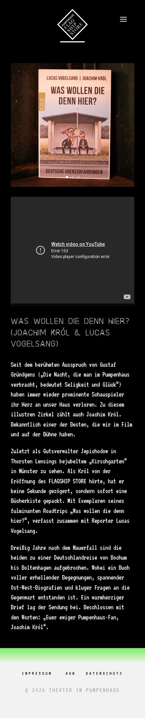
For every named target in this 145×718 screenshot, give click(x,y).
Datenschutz (104, 673)
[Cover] (72, 186)
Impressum (37, 673)
